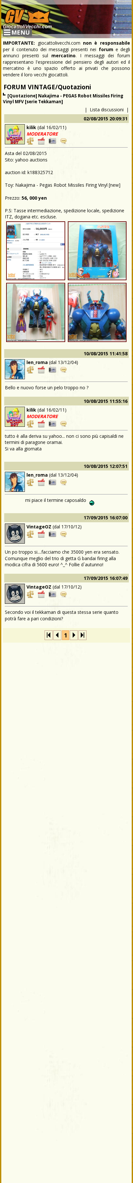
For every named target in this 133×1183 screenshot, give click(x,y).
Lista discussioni (107, 109)
